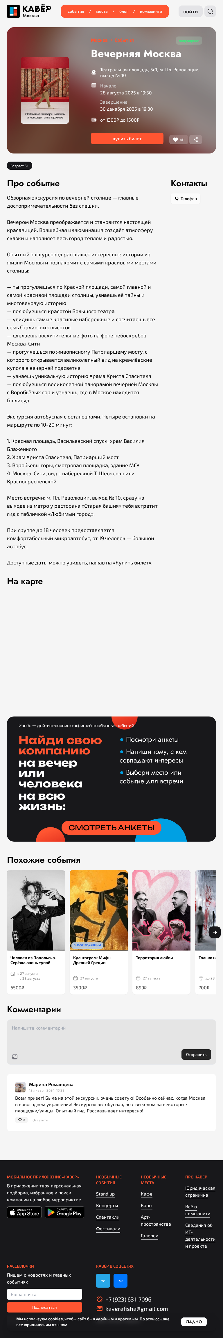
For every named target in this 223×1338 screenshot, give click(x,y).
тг (103, 1281)
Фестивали (108, 1228)
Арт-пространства (156, 1220)
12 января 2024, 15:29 (46, 1090)
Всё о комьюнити (197, 1210)
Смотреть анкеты (111, 827)
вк (121, 1281)
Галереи (149, 1235)
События (76, 11)
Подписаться (44, 1307)
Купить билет (127, 138)
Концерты (107, 1205)
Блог (123, 11)
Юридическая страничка (200, 1191)
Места (102, 11)
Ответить (40, 1120)
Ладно (194, 1322)
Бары (146, 1205)
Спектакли (107, 1217)
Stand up (105, 1193)
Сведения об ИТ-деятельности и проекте (200, 1235)
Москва (31, 15)
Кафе (146, 1193)
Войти (190, 11)
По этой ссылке (155, 1318)
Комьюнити (151, 11)
